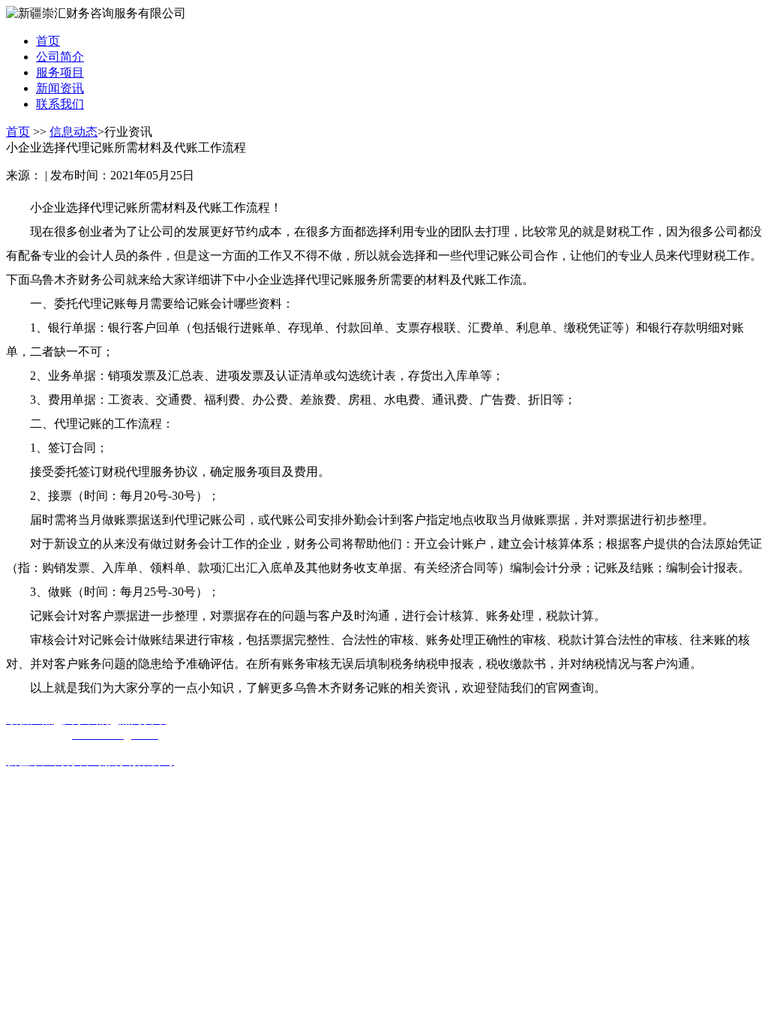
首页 (18, 131)
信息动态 (74, 131)
